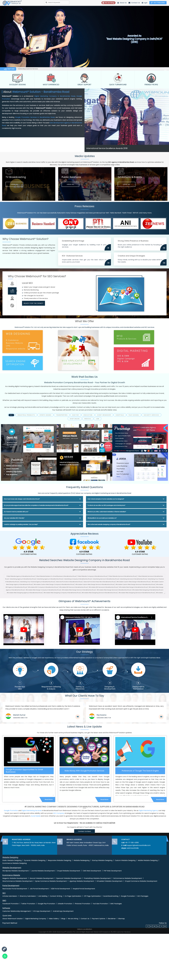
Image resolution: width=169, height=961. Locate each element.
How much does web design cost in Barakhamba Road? (22, 499)
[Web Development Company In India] (79, 629)
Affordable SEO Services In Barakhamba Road (103, 587)
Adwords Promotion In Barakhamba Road (69, 582)
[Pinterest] (154, 926)
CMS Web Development (92, 871)
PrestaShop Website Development (97, 878)
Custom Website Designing (125, 860)
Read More (49, 799)
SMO (4, 900)
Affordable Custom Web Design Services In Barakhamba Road (135, 584)
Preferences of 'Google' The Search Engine (140, 771)
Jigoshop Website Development (81, 881)
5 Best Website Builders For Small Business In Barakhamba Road (56, 576)
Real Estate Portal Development (14, 889)
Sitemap (121, 918)
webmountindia (133, 848)
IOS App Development (41, 911)
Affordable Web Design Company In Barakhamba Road (43, 590)
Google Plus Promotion (46, 904)
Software (6, 908)
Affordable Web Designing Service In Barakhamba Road (99, 592)
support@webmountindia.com (139, 845)
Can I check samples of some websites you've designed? (106, 499)
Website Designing (10, 857)
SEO (4, 893)
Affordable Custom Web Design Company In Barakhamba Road (54, 584)
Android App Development (63, 911)
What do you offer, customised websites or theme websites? (107, 512)
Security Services (151, 415)
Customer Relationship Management (16, 911)
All (11, 415)
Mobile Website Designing (148, 860)
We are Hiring (73, 918)
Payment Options (98, 918)
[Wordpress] (165, 926)
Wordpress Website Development (15, 871)
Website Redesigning (81, 860)
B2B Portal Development (60, 889)
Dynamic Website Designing (34, 860)
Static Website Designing (12, 860)
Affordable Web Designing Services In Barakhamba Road (137, 592)
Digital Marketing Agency (148, 810)
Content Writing (56, 896)
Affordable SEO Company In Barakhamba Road (43, 587)
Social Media (35, 816)
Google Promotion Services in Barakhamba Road (34, 117)
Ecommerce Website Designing (14, 863)
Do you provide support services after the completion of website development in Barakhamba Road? (36, 505)
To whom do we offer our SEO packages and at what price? (106, 505)
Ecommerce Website (11, 875)
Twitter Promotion (28, 904)
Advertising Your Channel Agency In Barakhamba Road (37, 582)
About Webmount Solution (12, 918)
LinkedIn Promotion (65, 904)
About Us (123, 3)
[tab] (12, 283)
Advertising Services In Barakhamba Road (133, 579)
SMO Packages (116, 904)
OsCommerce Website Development (127, 878)
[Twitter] (150, 926)
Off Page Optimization (92, 896)
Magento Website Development (14, 878)
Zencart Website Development (42, 878)
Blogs (63, 918)
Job (97, 419)
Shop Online (75, 419)
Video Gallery (54, 918)
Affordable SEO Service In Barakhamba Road (73, 587)
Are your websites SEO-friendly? (14, 518)
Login (145, 3)
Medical (87, 419)
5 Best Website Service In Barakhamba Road (122, 576)
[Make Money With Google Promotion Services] (84, 751)
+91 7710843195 (159, 3)
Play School (134, 415)
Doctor (75, 415)
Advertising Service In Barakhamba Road (106, 579)
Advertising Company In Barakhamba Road (78, 579)
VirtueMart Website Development (109, 881)
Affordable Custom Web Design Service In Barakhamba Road (94, 584)
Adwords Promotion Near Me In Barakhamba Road (99, 582)
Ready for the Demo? (33, 303)
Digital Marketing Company (35, 918)
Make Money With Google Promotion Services (84, 771)
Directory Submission (28, 896)
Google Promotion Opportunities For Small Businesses (24, 770)
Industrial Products (26, 415)
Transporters (61, 415)
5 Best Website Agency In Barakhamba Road (21, 576)
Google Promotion (11, 810)
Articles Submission (9, 896)
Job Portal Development (39, 889)
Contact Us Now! (84, 831)
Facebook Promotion (10, 904)
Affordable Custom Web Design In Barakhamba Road (133, 582)
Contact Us (135, 3)
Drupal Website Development (68, 871)
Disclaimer (112, 918)
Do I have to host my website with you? (16, 512)
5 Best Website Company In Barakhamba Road (92, 576)
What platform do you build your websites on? (102, 518)
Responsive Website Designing (59, 860)
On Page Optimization (73, 896)
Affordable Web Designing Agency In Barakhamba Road (24, 592)
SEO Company (58, 813)
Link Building (42, 896)
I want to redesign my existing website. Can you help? (21, 524)
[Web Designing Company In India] (23, 629)
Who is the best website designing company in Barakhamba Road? (109, 524)
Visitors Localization (84, 929)
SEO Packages (142, 896)
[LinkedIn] (158, 926)
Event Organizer (104, 415)
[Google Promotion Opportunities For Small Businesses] (29, 751)
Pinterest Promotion (82, 904)
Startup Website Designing (102, 860)
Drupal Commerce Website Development (141, 881)
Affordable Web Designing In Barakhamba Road (147, 590)
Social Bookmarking (110, 896)
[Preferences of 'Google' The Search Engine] (140, 751)
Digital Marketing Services (32, 810)
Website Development (11, 868)
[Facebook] (147, 926)
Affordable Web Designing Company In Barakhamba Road (62, 592)
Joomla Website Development (43, 871)
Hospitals (120, 415)
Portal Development (10, 885)
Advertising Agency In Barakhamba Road (23, 579)
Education (88, 415)
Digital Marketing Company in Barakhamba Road (54, 96)
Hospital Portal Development (84, 889)
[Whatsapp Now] (4, 949)
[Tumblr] (161, 926)
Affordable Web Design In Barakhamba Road (133, 587)
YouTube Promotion (100, 904)
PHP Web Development (113, 871)
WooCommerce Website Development (17, 881)
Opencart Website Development (68, 878)
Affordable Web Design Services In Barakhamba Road (114, 590)
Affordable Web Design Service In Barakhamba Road (78, 590)
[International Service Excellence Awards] (135, 629)
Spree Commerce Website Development (51, 881)
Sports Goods (45, 415)
